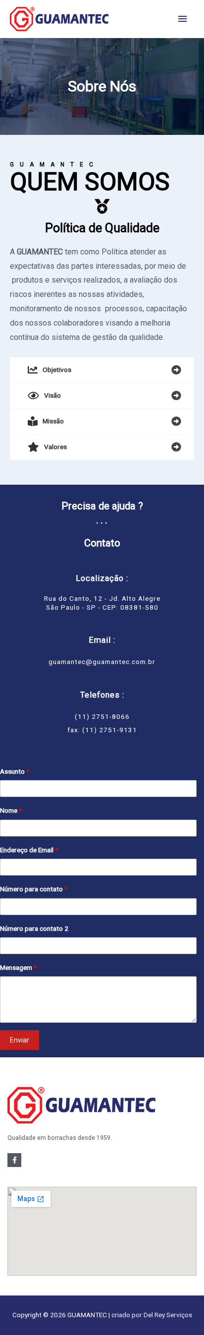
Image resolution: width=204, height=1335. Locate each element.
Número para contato (33, 889)
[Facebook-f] (14, 1160)
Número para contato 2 (34, 928)
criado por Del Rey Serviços (151, 1315)
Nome (11, 810)
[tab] (102, 370)
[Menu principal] (182, 19)
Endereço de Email (29, 850)
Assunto (14, 771)
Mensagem (18, 967)
